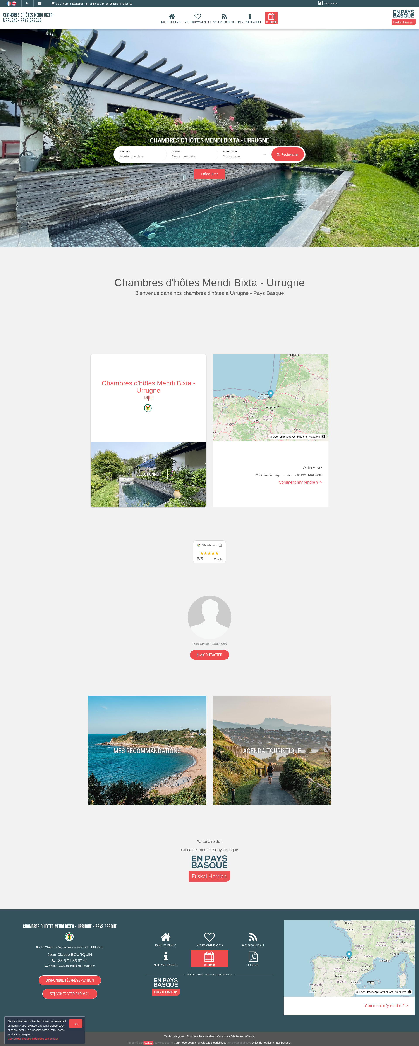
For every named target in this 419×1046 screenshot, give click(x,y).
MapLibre (314, 436)
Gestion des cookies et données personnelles (33, 1038)
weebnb (148, 1043)
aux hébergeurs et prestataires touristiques (201, 1042)
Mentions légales (174, 1036)
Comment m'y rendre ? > (300, 482)
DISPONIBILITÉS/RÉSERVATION (70, 980)
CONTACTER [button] (212, 654)
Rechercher (290, 154)
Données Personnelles (200, 1036)
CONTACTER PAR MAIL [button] (72, 993)
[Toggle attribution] (323, 436)
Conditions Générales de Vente (235, 1036)
